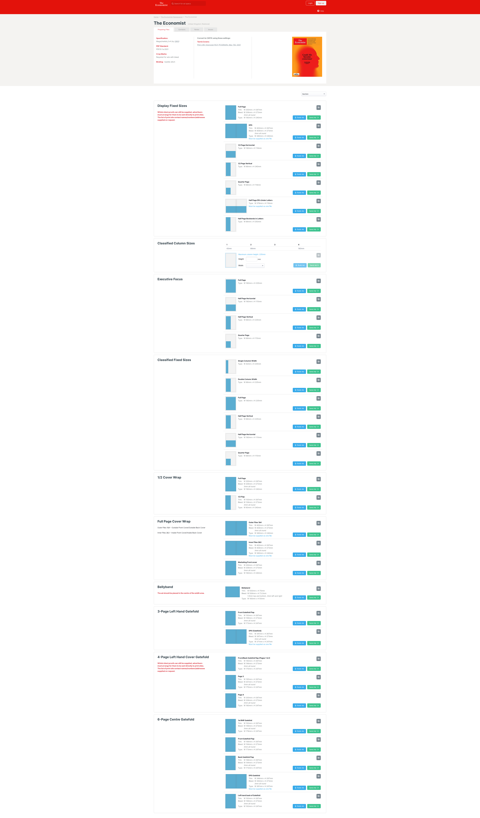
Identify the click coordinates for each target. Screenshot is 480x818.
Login (310, 3)
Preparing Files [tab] (163, 29)
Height (241, 259)
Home (156, 17)
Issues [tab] (210, 29)
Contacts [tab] (181, 29)
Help (322, 11)
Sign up (321, 3)
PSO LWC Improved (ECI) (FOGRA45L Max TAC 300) (219, 45)
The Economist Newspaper (172, 17)
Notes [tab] (196, 29)
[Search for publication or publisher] (172, 3)
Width (240, 265)
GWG (177, 41)
